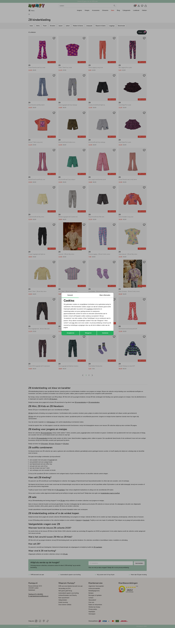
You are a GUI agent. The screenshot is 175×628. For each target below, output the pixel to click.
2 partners (89, 309)
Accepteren (70, 333)
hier (73, 323)
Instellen (105, 333)
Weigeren (88, 333)
